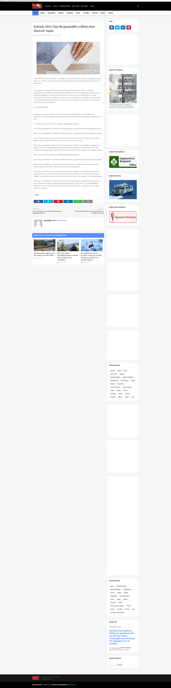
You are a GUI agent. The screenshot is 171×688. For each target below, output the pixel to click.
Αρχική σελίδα (37, 21)
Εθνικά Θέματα (124, 380)
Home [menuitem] (35, 13)
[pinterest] (128, 27)
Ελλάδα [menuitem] (42, 13)
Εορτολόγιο (84, 6)
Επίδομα (112, 384)
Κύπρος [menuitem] (110, 13)
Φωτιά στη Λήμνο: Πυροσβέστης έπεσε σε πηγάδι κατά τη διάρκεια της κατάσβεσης (67, 256)
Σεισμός (92, 6)
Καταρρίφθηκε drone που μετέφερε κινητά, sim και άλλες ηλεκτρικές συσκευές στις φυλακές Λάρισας (91, 256)
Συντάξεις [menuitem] (86, 13)
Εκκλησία (48, 6)
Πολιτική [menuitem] (95, 13)
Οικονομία (113, 393)
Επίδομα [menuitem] (61, 13)
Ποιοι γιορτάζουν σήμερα (117, 606)
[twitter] (117, 27)
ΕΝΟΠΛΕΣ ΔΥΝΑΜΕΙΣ (128, 377)
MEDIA (119, 370)
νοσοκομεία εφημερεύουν (117, 612)
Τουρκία (126, 397)
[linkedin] (123, 27)
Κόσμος (119, 390)
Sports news (75, 6)
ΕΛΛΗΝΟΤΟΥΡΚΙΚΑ (65, 6)
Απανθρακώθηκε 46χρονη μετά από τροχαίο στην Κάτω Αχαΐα (44, 254)
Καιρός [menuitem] (78, 13)
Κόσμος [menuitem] (103, 13)
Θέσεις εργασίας (127, 387)
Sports (125, 370)
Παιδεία (120, 393)
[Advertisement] (124, 49)
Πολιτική (127, 393)
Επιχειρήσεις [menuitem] (52, 13)
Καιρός (112, 390)
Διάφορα (122, 374)
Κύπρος (125, 390)
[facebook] (111, 27)
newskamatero (39, 35)
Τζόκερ (120, 397)
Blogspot (48, 685)
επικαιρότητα (72, 685)
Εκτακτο (55, 6)
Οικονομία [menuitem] (69, 13)
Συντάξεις (112, 397)
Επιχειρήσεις (120, 384)
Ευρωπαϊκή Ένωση (115, 387)
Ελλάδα (44, 21)
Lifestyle (112, 370)
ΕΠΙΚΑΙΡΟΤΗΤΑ (114, 380)
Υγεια (132, 397)
